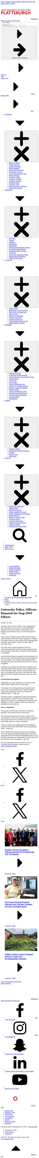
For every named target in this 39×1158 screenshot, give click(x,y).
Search (4, 25)
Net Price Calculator (15, 318)
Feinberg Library (14, 183)
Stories (7, 601)
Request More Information (17, 256)
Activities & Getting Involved (18, 375)
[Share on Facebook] (20, 766)
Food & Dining (13, 379)
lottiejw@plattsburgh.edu (9, 746)
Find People (8, 1114)
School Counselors (15, 570)
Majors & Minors (14, 163)
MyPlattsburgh (9, 545)
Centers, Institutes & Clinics (17, 512)
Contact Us (8, 1134)
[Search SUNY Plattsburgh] (20, 542)
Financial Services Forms (17, 323)
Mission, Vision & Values (17, 517)
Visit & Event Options (16, 258)
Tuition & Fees (13, 309)
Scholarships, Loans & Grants (18, 310)
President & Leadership (16, 506)
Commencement (14, 397)
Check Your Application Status (18, 255)
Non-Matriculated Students (17, 249)
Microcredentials (14, 168)
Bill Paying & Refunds (16, 316)
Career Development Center (17, 174)
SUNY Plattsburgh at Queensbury (19, 514)
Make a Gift (8, 547)
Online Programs (14, 165)
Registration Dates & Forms (17, 251)
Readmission (13, 246)
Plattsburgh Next (14, 515)
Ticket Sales (12, 456)
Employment (9, 1111)
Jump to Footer (30, 2)
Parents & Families (15, 568)
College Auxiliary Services (17, 523)
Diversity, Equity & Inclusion (18, 388)
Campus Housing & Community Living (21, 377)
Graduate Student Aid (15, 319)
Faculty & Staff (13, 571)
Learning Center (14, 184)
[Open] (21, 146)
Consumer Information (16, 521)
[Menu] (20, 21)
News (6, 599)
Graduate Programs (15, 166)
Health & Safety (14, 390)
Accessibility (9, 1118)
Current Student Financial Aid (18, 321)
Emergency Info (10, 1112)
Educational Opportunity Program (19, 247)
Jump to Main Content (18, 2)
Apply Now (12, 253)
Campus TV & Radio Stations (18, 386)
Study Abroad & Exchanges (17, 186)
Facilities (11, 452)
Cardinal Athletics (14, 449)
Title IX (7, 1120)
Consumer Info (9, 1116)
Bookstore (8, 1123)
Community (12, 575)
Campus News (13, 508)
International (13, 244)
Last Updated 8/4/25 (7, 1139)
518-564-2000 (32, 1127)
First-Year (12, 238)
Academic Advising (15, 181)
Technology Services (15, 188)
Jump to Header (6, 2)
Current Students (14, 566)
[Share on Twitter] (20, 782)
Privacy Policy (9, 1132)
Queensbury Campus (15, 172)
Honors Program (14, 175)
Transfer (11, 240)
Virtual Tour (12, 380)
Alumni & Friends (14, 573)
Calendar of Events (15, 373)
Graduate (12, 242)
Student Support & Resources (18, 393)
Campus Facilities (14, 524)
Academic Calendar (15, 179)
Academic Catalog (14, 177)
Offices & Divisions (15, 510)
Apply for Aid (13, 314)
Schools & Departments (16, 170)
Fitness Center (13, 454)
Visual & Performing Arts (17, 384)
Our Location (13, 382)
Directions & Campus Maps (17, 526)
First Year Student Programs (17, 395)
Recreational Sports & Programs (19, 451)
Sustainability (13, 399)
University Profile (14, 519)
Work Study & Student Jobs (17, 312)
